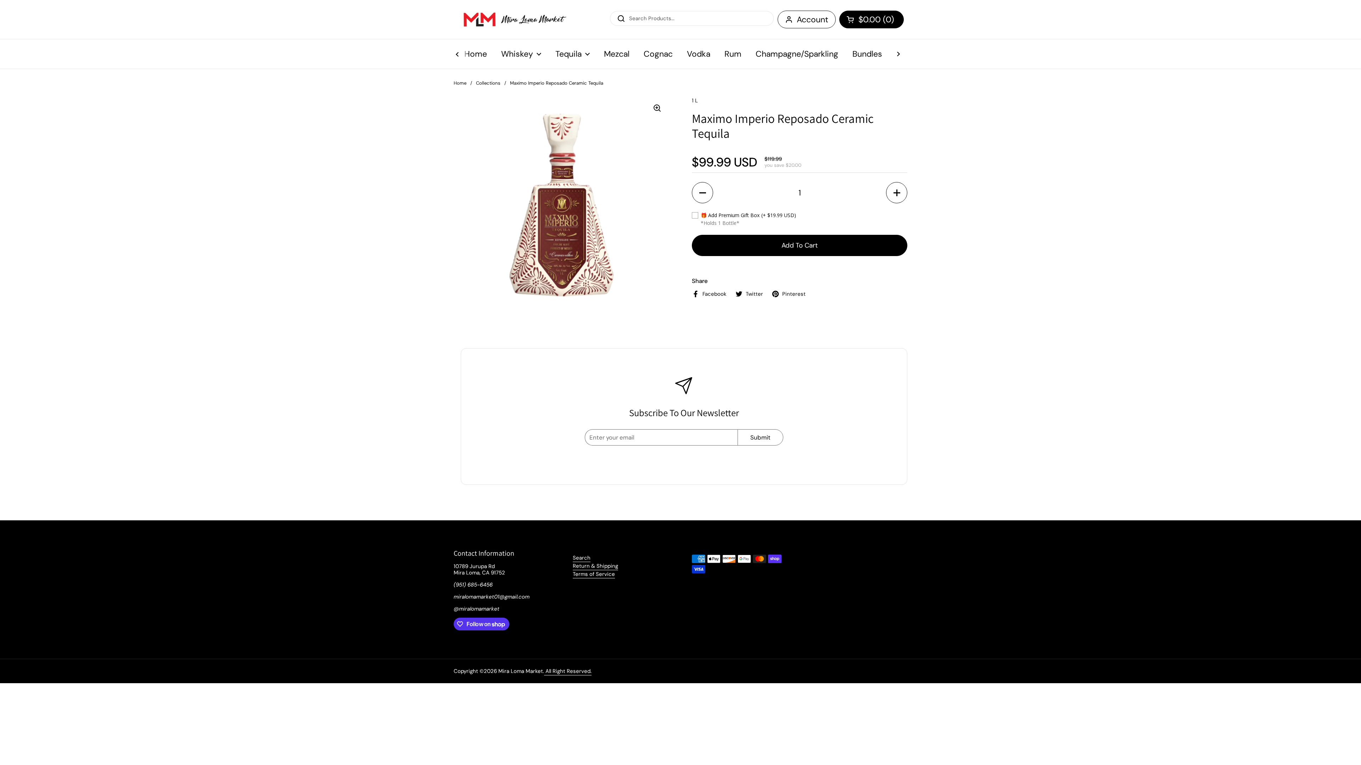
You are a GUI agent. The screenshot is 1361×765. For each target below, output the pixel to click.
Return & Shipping (595, 566)
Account (812, 19)
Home (460, 83)
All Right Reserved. (568, 671)
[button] (871, 19)
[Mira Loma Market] (510, 19)
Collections (488, 83)
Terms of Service (594, 574)
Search (581, 557)
